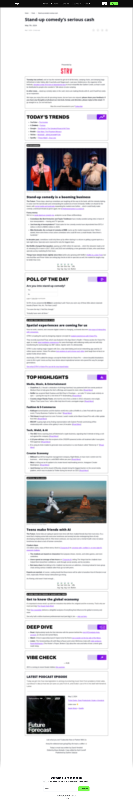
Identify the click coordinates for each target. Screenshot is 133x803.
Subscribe (84, 789)
